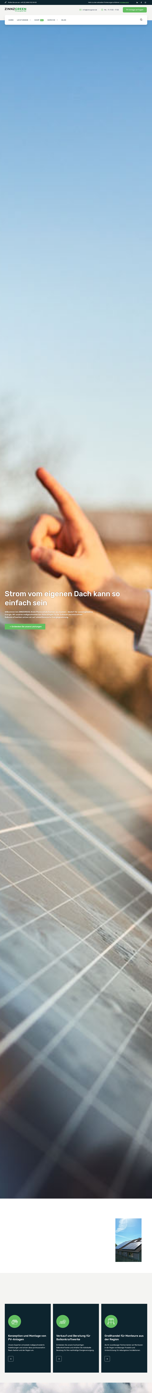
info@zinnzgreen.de (90, 10)
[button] (25, 626)
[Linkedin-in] (137, 2)
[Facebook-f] (141, 2)
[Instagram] (145, 2)
